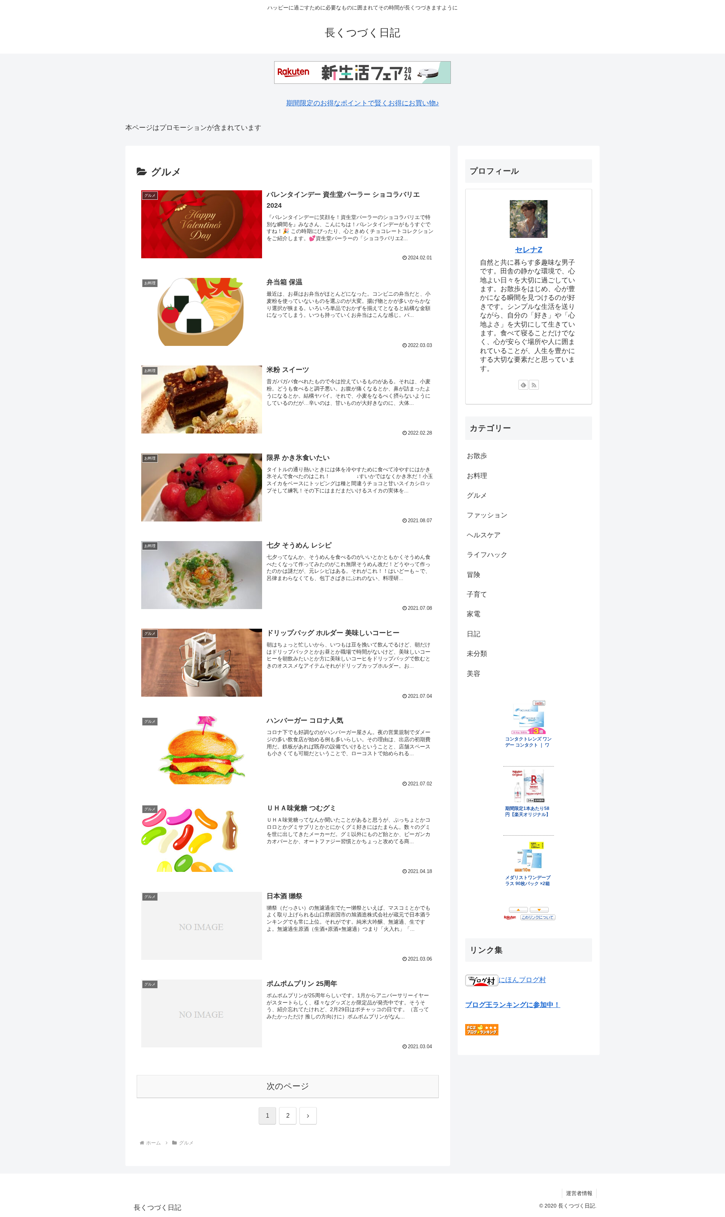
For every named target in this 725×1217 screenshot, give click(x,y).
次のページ (288, 1086)
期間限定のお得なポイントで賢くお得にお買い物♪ (362, 103)
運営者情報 (579, 1193)
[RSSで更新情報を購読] (534, 385)
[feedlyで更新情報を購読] (523, 385)
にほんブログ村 (522, 980)
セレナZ (528, 249)
